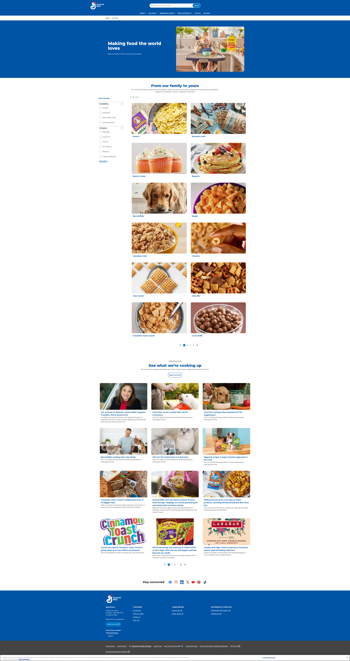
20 (181, 565)
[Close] (347, 658)
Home (108, 18)
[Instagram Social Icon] (176, 582)
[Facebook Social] (170, 582)
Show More (103, 161)
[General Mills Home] (97, 5)
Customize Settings (269, 657)
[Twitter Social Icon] (187, 582)
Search (196, 5)
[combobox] (172, 5)
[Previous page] (180, 345)
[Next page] (197, 345)
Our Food (115, 18)
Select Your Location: (113, 630)
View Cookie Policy (24, 659)
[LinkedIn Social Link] (182, 582)
